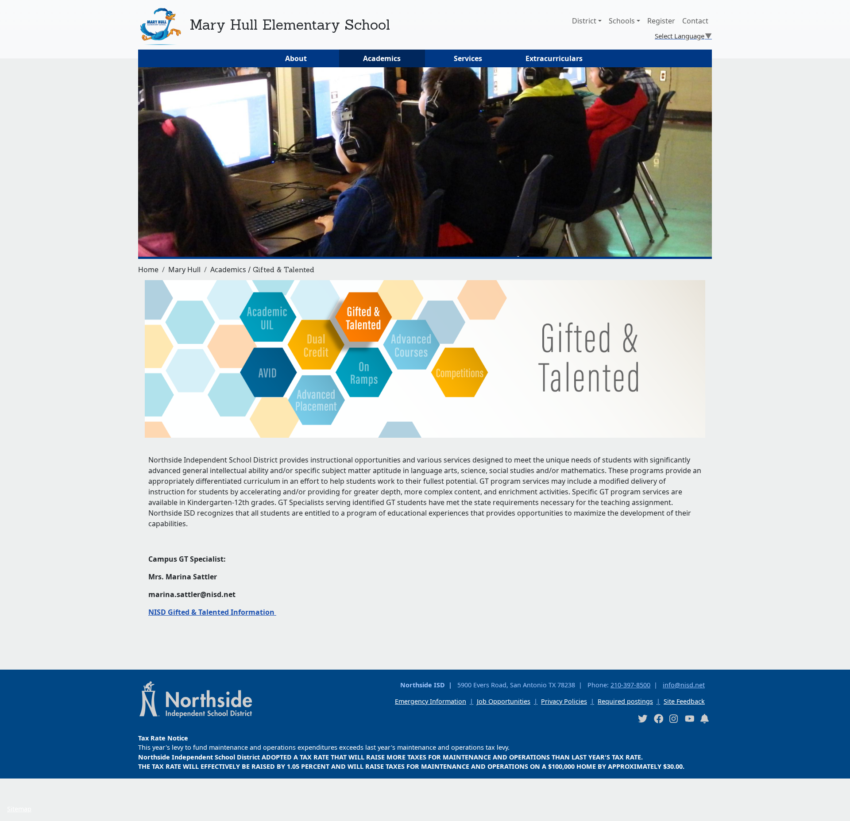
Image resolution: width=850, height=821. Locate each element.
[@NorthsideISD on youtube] (689, 718)
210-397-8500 (630, 685)
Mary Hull (184, 269)
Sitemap (19, 809)
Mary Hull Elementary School (289, 24)
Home (148, 269)
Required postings (625, 701)
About (296, 58)
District (584, 21)
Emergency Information (430, 701)
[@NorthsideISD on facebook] (658, 718)
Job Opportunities (503, 701)
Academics (382, 58)
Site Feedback (684, 701)
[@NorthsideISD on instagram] (673, 718)
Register (661, 21)
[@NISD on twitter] (642, 718)
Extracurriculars (554, 58)
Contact (695, 21)
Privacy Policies (564, 701)
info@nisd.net (684, 685)
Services (468, 58)
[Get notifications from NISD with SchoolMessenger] (704, 718)
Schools (622, 21)
